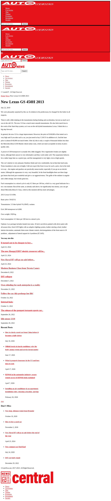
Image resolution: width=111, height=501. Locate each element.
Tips (7, 12)
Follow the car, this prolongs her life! (17, 293)
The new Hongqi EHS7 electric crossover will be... (23, 251)
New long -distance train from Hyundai (19, 411)
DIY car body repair (12, 458)
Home (3, 96)
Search (25, 24)
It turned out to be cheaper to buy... (16, 243)
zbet (2, 401)
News (8, 8)
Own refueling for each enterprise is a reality (20, 285)
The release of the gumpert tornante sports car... (22, 310)
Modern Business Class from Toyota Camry (20, 268)
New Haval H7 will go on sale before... (18, 260)
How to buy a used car (13, 422)
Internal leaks (7, 302)
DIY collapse (6, 276)
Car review (9, 10)
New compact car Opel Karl (15, 447)
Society (8, 20)
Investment (9, 18)
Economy (9, 16)
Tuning (8, 14)
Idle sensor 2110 (8, 319)
